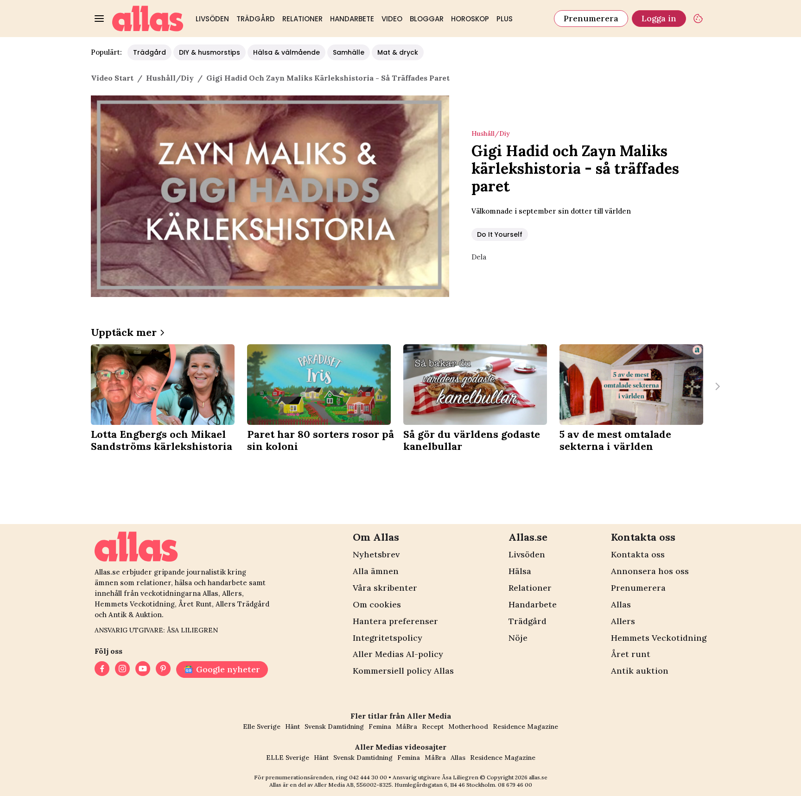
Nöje (518, 637)
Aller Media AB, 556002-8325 (353, 784)
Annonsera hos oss (650, 571)
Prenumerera (591, 18)
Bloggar (427, 19)
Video (391, 19)
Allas (621, 604)
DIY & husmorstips (209, 52)
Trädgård (255, 19)
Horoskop (470, 19)
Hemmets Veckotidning (658, 637)
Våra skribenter (385, 587)
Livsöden (212, 19)
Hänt (292, 726)
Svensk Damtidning (334, 726)
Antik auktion (639, 670)
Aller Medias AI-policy (398, 654)
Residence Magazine (525, 726)
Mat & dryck (397, 52)
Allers (623, 621)
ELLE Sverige (287, 757)
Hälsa (520, 571)
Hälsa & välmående (286, 52)
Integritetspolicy (387, 637)
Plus (504, 19)
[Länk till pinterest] (163, 669)
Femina (380, 726)
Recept (433, 726)
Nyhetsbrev (376, 554)
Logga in (659, 18)
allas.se (538, 777)
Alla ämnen (376, 571)
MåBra (406, 726)
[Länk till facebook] (102, 669)
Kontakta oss (638, 554)
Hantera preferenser (395, 621)
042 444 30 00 (368, 777)
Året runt (630, 654)
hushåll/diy (170, 77)
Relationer (302, 19)
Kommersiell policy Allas (403, 670)
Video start (112, 77)
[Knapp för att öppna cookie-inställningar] (698, 18)
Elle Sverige (261, 726)
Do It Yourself (499, 234)
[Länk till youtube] (142, 669)
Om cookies (377, 604)
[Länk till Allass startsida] (148, 19)
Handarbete (352, 19)
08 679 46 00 (515, 784)
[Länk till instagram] (122, 669)
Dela (478, 257)
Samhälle (348, 52)
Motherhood (468, 726)
